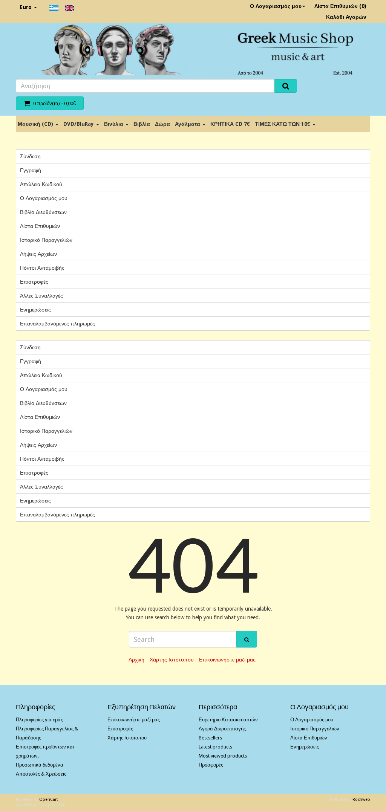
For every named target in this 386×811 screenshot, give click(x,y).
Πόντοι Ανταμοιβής (42, 268)
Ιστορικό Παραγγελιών (46, 240)
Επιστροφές (34, 282)
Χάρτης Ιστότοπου (172, 660)
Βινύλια (114, 124)
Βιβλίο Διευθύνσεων (43, 212)
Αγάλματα (188, 124)
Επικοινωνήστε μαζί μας (227, 660)
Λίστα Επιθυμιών (40, 226)
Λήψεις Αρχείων (38, 254)
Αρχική (136, 660)
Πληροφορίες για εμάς (39, 719)
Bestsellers (210, 738)
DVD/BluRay (79, 124)
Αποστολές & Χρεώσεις (41, 774)
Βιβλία (141, 124)
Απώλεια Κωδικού (41, 184)
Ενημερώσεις (35, 310)
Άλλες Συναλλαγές (41, 296)
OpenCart (48, 799)
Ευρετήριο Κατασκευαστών (228, 719)
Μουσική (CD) (36, 124)
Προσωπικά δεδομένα (39, 765)
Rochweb (361, 799)
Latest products (215, 747)
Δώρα (162, 124)
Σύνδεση (30, 156)
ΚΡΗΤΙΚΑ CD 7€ (230, 124)
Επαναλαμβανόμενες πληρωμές (57, 324)
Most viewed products (223, 756)
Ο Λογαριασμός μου (276, 6)
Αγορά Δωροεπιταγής (222, 729)
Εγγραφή (30, 170)
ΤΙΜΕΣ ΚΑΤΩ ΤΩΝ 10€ (283, 124)
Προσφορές (211, 765)
